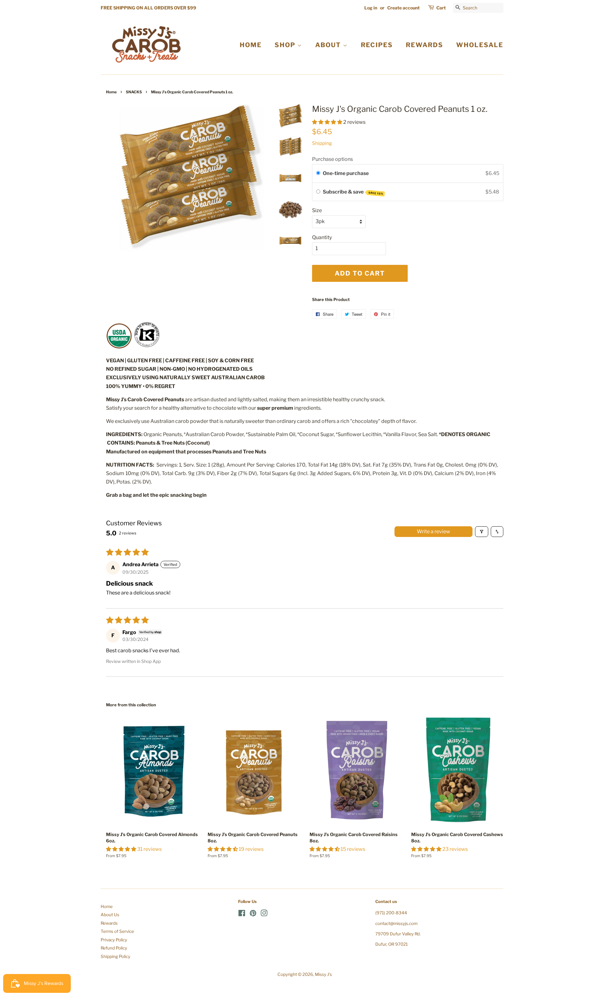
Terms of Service (117, 931)
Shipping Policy (115, 956)
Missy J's (323, 974)
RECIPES (377, 45)
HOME (251, 45)
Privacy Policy (114, 939)
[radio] (318, 173)
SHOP (286, 45)
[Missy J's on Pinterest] (252, 914)
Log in (370, 7)
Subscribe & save (353, 192)
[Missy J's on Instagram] (263, 914)
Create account (403, 7)
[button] (327, 122)
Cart (441, 7)
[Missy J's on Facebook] (241, 914)
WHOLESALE (479, 45)
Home (111, 92)
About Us (110, 914)
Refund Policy (114, 947)
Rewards (109, 923)
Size (317, 210)
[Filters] (481, 531)
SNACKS (134, 92)
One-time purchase (346, 173)
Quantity (322, 237)
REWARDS (424, 45)
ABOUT (329, 45)
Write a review (433, 531)
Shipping (322, 143)
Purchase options (332, 159)
